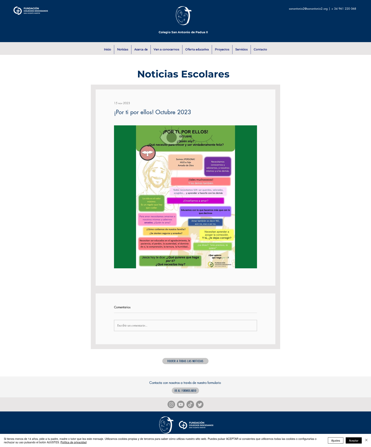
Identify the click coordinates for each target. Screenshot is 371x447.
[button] (141, 49)
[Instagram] (171, 404)
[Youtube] (181, 404)
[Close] (366, 440)
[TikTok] (190, 404)
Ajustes (335, 440)
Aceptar (353, 440)
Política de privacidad (73, 442)
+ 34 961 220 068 (343, 8)
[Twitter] (199, 404)
